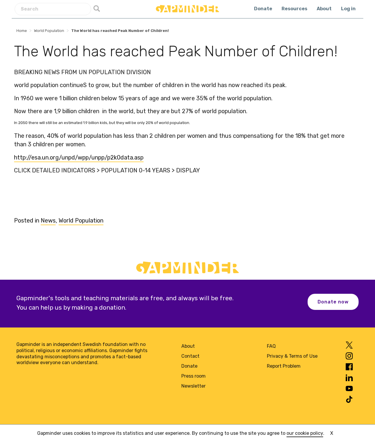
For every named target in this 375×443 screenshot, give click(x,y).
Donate (263, 8)
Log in (348, 8)
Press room (193, 376)
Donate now (333, 302)
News (48, 220)
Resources (294, 8)
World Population (49, 30)
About (324, 8)
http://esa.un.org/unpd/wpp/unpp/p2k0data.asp (79, 157)
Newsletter (193, 386)
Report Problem (284, 366)
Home (21, 30)
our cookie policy (305, 433)
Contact (190, 356)
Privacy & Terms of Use (292, 356)
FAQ (271, 346)
